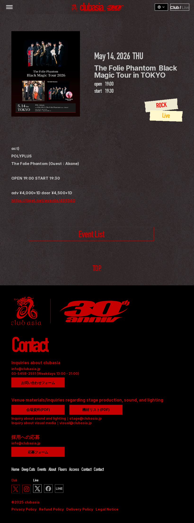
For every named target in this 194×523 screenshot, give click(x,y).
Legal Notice (107, 509)
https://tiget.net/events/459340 (43, 200)
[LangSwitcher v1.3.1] (161, 7)
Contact (86, 470)
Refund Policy (51, 509)
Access (74, 470)
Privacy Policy (24, 509)
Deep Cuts (28, 470)
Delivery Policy (79, 509)
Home (15, 470)
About (52, 470)
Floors (62, 470)
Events (41, 470)
